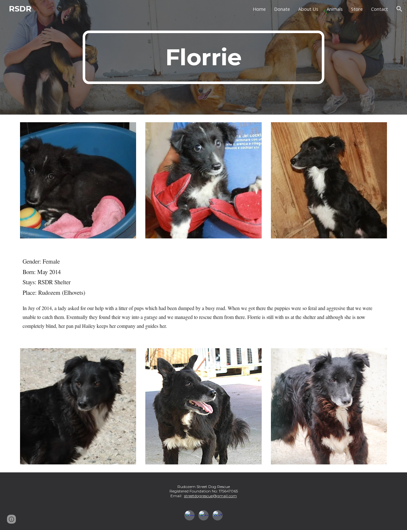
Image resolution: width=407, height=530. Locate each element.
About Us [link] (308, 9)
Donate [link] (282, 9)
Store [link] (357, 9)
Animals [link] (335, 9)
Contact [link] (379, 9)
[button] (399, 9)
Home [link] (259, 9)
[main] (203, 57)
